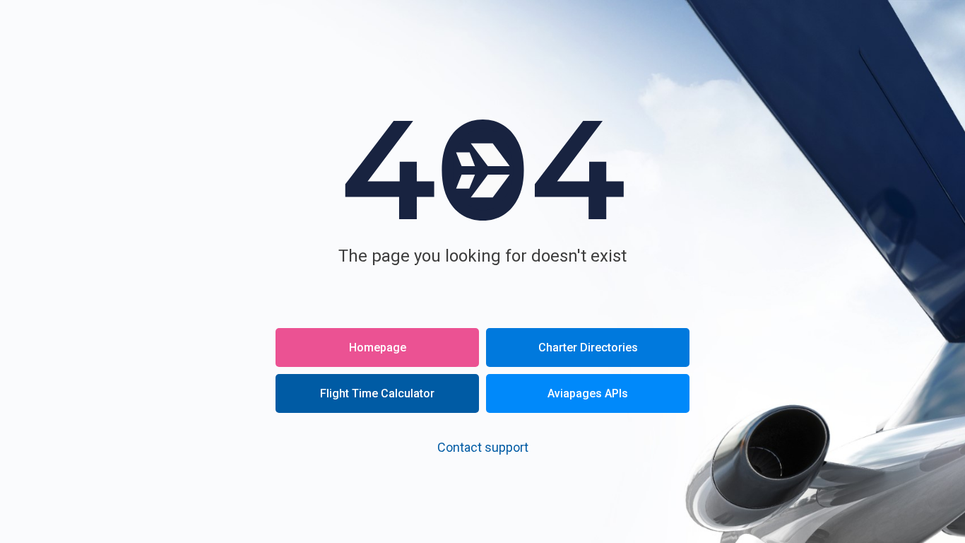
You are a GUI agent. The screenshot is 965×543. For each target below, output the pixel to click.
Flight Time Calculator (377, 393)
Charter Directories (588, 347)
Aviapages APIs (587, 393)
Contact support (482, 447)
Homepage (377, 347)
